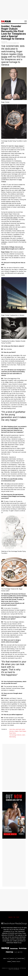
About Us (5, 958)
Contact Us (13, 958)
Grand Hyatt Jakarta (11, 217)
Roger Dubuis (19, 146)
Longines (4, 178)
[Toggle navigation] (25, 21)
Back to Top (14, 917)
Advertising (21, 958)
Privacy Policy (16, 961)
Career (9, 961)
